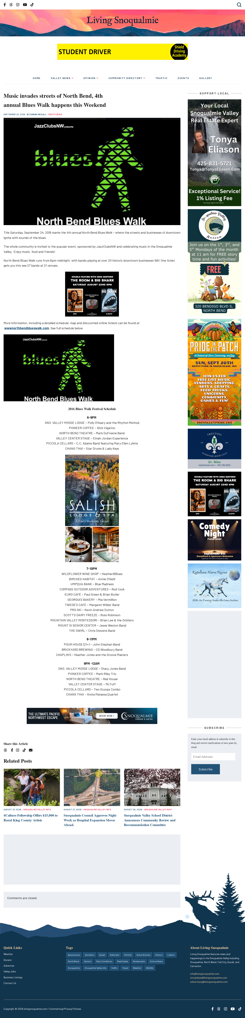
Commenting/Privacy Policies (65, 1008)
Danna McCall (38, 114)
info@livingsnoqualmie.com (204, 973)
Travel (125, 968)
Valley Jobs (10, 971)
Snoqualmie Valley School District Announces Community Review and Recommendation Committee (150, 820)
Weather (8, 954)
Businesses (74, 955)
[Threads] (7, 750)
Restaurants (139, 961)
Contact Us (10, 983)
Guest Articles (143, 955)
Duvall (102, 955)
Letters (171, 955)
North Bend (55, 114)
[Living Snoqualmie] (122, 21)
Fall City (128, 955)
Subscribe (206, 769)
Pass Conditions (104, 961)
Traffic (161, 78)
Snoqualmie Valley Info (37, 809)
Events (183, 78)
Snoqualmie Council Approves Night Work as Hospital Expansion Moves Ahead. (90, 820)
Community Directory (126, 78)
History (158, 955)
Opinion (89, 78)
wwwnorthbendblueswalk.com (26, 328)
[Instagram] (19, 750)
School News (156, 961)
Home (37, 78)
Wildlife (149, 968)
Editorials (114, 955)
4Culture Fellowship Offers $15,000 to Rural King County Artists (31, 817)
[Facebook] (12, 750)
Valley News (61, 78)
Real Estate (122, 961)
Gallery (205, 78)
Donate (7, 959)
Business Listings (13, 977)
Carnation (89, 955)
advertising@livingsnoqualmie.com (209, 981)
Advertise (9, 965)
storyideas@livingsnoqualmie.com (208, 977)
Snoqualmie (74, 968)
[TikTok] (25, 750)
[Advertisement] (92, 860)
